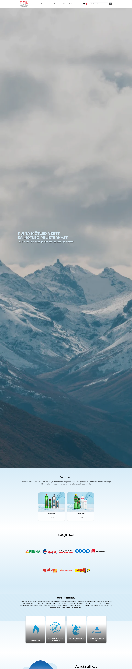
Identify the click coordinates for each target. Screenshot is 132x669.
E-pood (78, 4)
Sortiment (44, 4)
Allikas (64, 4)
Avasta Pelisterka (55, 4)
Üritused (72, 4)
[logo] (24, 4)
